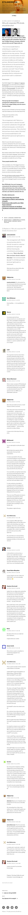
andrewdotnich (11, 234)
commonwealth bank (18, 219)
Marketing (17, 217)
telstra (6, 222)
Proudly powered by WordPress (14, 911)
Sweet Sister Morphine (13, 570)
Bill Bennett (10, 440)
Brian (8, 628)
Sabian (9, 548)
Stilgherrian (9, 2)
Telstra (16, 83)
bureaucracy (8, 219)
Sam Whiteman (11, 298)
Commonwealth (11, 88)
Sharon (9, 312)
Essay (6, 217)
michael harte (16, 221)
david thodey (8, 221)
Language (11, 217)
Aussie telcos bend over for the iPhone (12, 206)
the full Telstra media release (12, 175)
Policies (4, 911)
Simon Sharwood (11, 379)
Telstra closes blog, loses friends (10, 197)
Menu (14, 15)
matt (8, 349)
